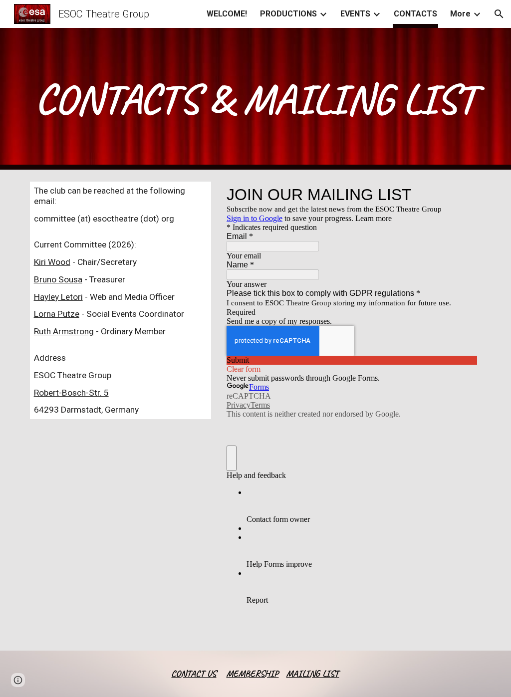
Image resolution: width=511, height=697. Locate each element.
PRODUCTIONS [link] (288, 13)
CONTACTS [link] (415, 13)
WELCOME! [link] (227, 13)
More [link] (460, 13)
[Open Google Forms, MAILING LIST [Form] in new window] (462, 195)
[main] (256, 98)
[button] (499, 14)
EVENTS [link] (355, 13)
